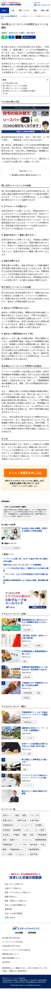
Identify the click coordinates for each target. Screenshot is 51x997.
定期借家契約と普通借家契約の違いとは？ (35, 652)
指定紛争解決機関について (11, 958)
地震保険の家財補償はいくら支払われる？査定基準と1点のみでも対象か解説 (35, 668)
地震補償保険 (40, 840)
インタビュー (20, 854)
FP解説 (16, 835)
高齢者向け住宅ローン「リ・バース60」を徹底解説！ (35, 729)
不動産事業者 (33, 849)
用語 (17, 815)
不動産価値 (41, 835)
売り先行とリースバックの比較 (15, 88)
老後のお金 (21, 820)
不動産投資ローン (17, 849)
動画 (35, 10)
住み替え (17, 548)
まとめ (5, 93)
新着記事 (8, 909)
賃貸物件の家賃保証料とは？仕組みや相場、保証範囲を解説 (25, 581)
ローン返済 (39, 830)
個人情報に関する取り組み (11, 938)
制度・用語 (45, 10)
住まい (4, 10)
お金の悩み (34, 820)
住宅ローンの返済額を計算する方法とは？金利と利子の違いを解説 (35, 745)
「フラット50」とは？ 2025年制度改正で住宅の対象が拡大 (25, 575)
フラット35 (34, 815)
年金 (42, 844)
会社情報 (19, 933)
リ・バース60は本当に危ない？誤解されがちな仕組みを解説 (26, 569)
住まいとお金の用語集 (13, 913)
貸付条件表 (6, 962)
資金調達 (17, 830)
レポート (28, 830)
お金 (12, 10)
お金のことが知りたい (13, 888)
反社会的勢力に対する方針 (11, 946)
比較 (4, 840)
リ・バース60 (20, 844)
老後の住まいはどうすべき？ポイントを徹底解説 (22, 565)
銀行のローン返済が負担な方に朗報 (35, 792)
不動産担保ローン (10, 825)
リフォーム (27, 840)
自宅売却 (6, 830)
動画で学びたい (11, 897)
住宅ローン (7, 815)
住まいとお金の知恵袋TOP (9, 16)
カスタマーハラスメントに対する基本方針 (16, 950)
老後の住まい (8, 820)
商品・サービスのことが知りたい (18, 892)
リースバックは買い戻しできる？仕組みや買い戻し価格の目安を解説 (25, 560)
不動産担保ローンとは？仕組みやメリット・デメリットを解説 (35, 713)
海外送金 (33, 844)
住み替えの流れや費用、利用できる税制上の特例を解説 (35, 529)
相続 (25, 835)
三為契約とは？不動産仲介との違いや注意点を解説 (35, 684)
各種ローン (14, 840)
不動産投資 (7, 844)
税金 (32, 835)
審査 (4, 849)
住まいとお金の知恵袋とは (15, 905)
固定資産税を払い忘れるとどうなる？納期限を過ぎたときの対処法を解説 (35, 621)
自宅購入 (39, 825)
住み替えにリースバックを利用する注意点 (19, 91)
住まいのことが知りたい (14, 884)
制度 (24, 815)
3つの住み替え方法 (10, 83)
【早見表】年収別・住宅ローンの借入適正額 (35, 636)
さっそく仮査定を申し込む (25, 472)
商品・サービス (24, 10)
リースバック (6, 548)
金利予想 (33, 854)
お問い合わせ (10, 917)
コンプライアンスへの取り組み (12, 942)
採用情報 (32, 933)
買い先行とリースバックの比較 (15, 86)
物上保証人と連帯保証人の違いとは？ (35, 760)
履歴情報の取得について (10, 954)
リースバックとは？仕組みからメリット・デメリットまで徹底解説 (35, 776)
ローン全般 (7, 854)
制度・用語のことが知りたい (16, 901)
